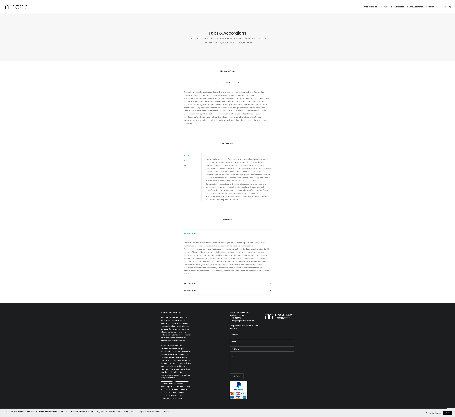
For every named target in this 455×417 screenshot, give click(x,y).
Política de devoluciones (171, 395)
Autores (384, 7)
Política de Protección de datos (174, 389)
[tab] (227, 233)
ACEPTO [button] (447, 413)
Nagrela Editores (415, 7)
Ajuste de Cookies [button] (433, 413)
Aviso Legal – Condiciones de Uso (175, 386)
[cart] (449, 7)
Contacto (430, 7)
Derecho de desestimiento (172, 383)
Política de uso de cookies (172, 392)
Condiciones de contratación (173, 398)
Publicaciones (370, 7)
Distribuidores (397, 7)
